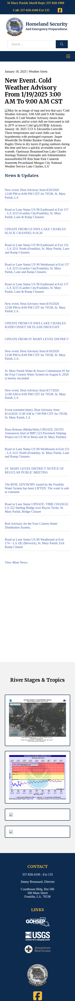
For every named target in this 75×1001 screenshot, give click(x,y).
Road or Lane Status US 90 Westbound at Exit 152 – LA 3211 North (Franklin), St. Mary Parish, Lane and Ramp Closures (37, 452)
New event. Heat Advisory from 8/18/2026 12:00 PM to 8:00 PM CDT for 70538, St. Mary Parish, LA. (35, 354)
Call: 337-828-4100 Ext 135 (31, 10)
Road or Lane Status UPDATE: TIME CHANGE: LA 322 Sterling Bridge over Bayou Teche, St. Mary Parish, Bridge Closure (37, 507)
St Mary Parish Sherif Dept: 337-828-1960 (35, 3)
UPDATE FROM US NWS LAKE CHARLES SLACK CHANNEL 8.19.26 (35, 231)
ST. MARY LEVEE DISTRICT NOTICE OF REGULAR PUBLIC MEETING (34, 470)
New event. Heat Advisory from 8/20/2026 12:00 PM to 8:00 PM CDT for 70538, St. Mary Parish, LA (35, 193)
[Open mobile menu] (68, 56)
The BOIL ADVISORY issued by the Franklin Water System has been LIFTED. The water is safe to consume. (37, 488)
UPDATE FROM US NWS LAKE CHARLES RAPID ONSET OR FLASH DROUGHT (35, 325)
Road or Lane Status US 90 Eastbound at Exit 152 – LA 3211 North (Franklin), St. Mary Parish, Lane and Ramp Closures (37, 248)
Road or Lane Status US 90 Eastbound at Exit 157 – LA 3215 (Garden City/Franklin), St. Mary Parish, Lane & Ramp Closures (36, 213)
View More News (16, 562)
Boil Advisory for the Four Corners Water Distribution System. (31, 525)
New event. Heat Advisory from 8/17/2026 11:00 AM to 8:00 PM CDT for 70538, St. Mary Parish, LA (35, 394)
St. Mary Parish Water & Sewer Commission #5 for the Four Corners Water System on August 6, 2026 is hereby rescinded (37, 374)
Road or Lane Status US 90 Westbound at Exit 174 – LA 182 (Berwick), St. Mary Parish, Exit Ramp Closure (34, 543)
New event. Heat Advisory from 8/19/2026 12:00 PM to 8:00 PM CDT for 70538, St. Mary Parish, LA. (35, 307)
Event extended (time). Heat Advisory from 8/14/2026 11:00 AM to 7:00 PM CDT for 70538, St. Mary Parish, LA (36, 413)
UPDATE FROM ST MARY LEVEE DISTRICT (37, 339)
